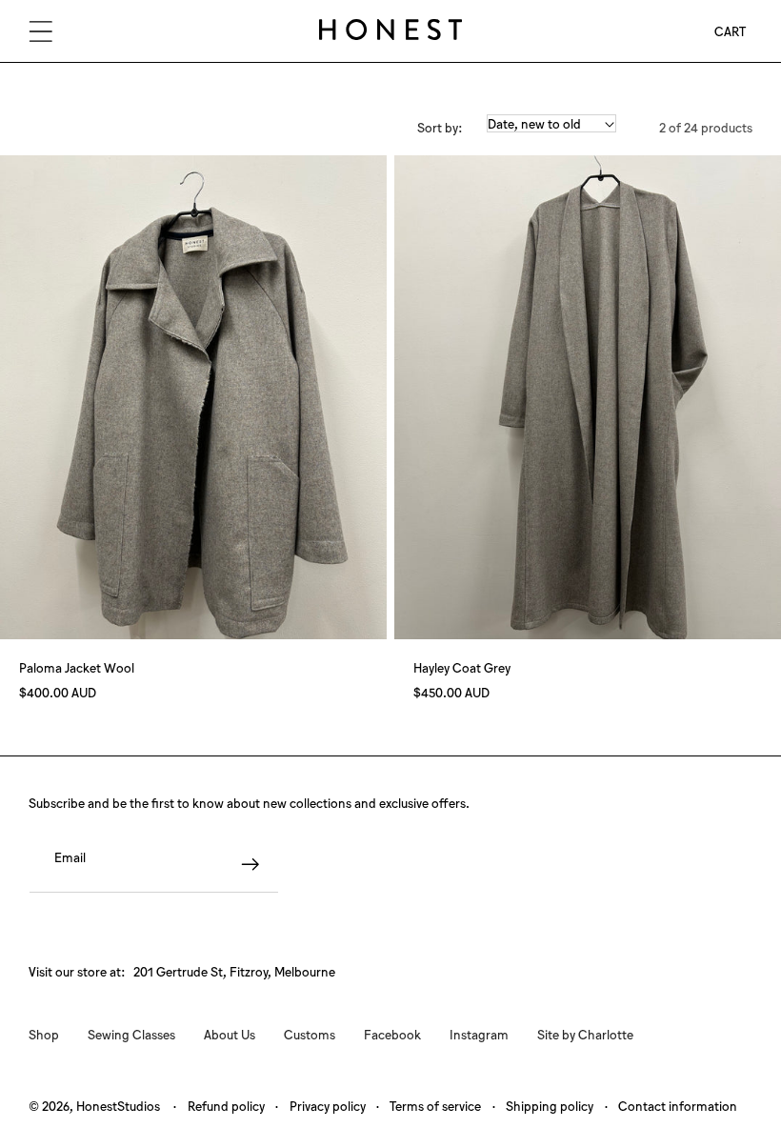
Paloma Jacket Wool (76, 667)
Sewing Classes (131, 1034)
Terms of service (435, 1105)
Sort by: (439, 127)
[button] (40, 31)
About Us (229, 1034)
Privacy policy (328, 1105)
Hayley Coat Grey (462, 667)
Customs (309, 1034)
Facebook (392, 1034)
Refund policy (226, 1105)
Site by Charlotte (585, 1034)
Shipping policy (549, 1105)
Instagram (479, 1034)
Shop (44, 1034)
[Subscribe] (250, 865)
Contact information (677, 1105)
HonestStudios (118, 1105)
